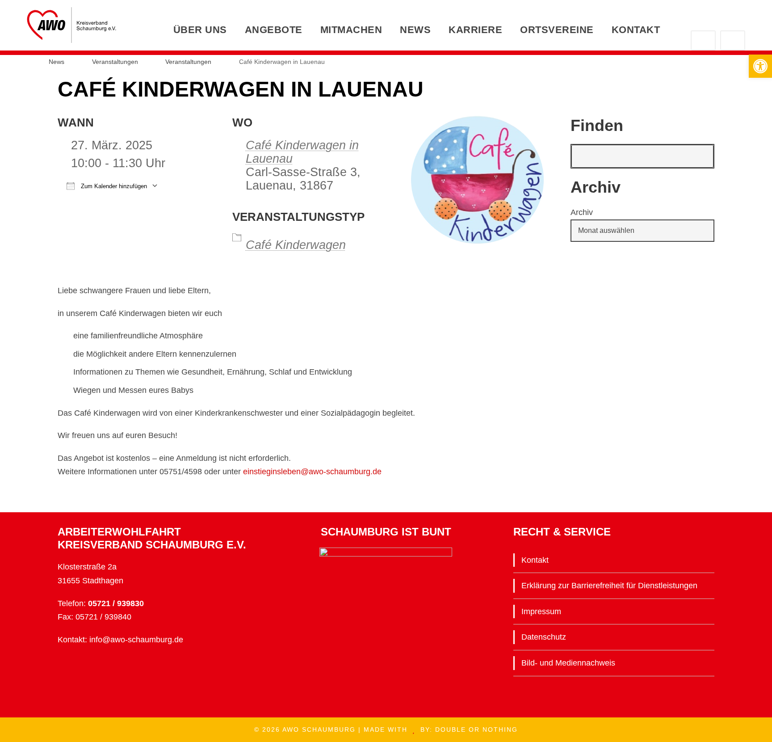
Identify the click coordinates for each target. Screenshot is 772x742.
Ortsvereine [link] (557, 29)
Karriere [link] (475, 29)
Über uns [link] (200, 29)
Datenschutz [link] (543, 636)
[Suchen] (702, 156)
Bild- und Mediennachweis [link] (568, 662)
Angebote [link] (273, 29)
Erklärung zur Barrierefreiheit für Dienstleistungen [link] (609, 585)
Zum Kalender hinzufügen (113, 186)
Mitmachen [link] (351, 29)
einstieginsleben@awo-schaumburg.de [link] (312, 471)
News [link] (415, 29)
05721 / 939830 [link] (116, 603)
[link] (760, 66)
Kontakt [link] (636, 29)
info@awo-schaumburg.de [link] (136, 639)
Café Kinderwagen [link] (296, 245)
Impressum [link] (541, 611)
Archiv (582, 212)
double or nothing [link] (476, 729)
